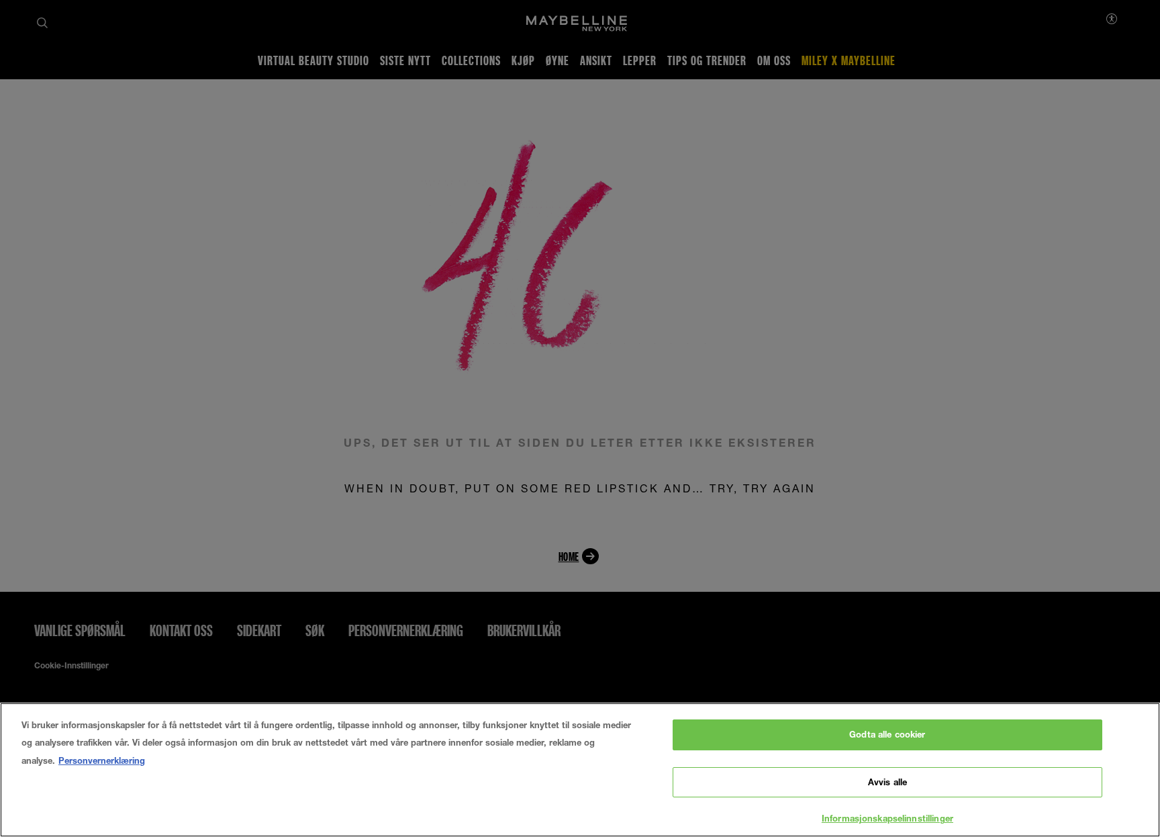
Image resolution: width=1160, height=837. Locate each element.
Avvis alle (887, 782)
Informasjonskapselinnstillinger (887, 818)
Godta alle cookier (887, 734)
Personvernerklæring (101, 760)
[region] (580, 770)
